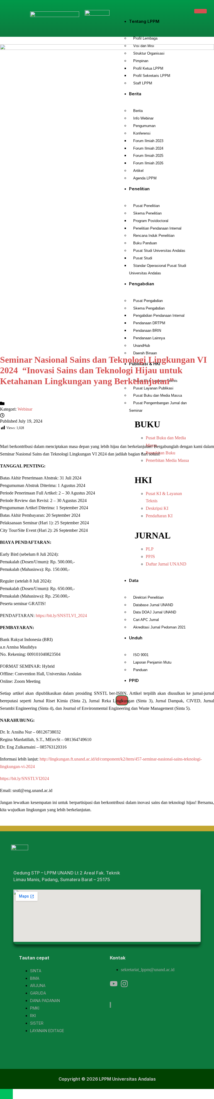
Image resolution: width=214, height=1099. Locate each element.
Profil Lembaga (145, 38)
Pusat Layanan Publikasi (153, 388)
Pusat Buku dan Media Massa (157, 395)
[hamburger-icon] (200, 11)
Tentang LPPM (144, 21)
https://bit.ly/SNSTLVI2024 (24, 778)
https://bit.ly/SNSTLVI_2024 (61, 615)
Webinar (25, 409)
